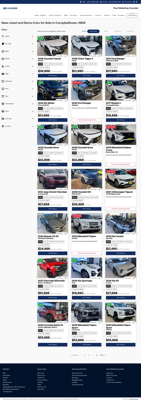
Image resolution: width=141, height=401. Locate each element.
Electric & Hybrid (54, 15)
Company (121, 15)
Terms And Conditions (114, 382)
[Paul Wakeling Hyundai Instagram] (137, 2)
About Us (109, 373)
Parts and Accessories (79, 375)
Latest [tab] (105, 31)
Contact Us (110, 380)
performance (7, 382)
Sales (84, 2)
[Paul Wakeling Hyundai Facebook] (134, 2)
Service (105, 2)
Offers (66, 15)
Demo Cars (41, 375)
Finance (97, 15)
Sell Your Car (41, 387)
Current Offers (42, 380)
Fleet (114, 15)
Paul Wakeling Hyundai (125, 8)
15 (96, 355)
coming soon (7, 391)
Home (37, 15)
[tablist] (111, 31)
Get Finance (132, 15)
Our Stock (73, 15)
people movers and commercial (14, 387)
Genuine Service (77, 385)
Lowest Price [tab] (130, 31)
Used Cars (40, 378)
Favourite (59, 56)
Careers (109, 378)
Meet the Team (111, 375)
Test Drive (40, 389)
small (5, 380)
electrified (6, 375)
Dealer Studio (134, 399)
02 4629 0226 (94, 2)
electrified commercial (11, 389)
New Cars (40, 373)
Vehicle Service (77, 373)
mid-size (6, 385)
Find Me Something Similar (86, 120)
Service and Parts (86, 15)
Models (42, 15)
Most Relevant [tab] (93, 31)
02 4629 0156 (115, 2)
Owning (106, 15)
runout (5, 378)
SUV (4, 373)
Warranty (75, 378)
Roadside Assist (77, 380)
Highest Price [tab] (118, 31)
